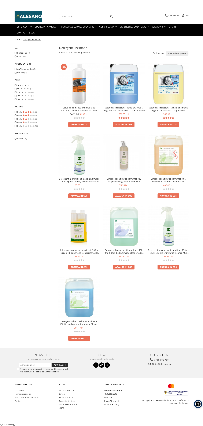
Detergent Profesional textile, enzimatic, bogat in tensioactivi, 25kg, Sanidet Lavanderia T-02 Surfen (168, 109)
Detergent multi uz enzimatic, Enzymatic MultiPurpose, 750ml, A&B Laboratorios (79, 180)
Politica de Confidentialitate (47, 371)
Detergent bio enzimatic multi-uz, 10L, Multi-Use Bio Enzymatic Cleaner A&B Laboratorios (124, 251)
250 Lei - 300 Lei (24, 92)
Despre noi (19, 390)
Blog (32, 32)
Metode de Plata (66, 390)
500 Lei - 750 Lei (24, 99)
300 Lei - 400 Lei (24, 95)
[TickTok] (101, 365)
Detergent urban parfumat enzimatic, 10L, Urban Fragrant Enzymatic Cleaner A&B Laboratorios (79, 323)
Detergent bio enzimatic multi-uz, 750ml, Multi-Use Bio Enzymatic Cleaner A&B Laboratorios (168, 251)
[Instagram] (107, 365)
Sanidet (20, 72)
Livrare (62, 394)
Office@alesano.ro (161, 363)
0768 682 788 (161, 359)
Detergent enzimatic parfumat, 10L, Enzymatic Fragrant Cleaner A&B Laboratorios (168, 180)
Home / (18, 39)
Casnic (20, 56)
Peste (20, 112)
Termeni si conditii (23, 394)
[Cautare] (111, 16)
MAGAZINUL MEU (24, 384)
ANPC (61, 408)
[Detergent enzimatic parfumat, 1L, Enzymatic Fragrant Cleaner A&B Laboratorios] (124, 155)
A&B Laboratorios (25, 69)
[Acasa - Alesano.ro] (29, 16)
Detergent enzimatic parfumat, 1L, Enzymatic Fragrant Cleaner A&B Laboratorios (124, 180)
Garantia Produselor (68, 404)
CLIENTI (63, 384)
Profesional (22, 52)
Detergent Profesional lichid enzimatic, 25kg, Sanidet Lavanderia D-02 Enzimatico (124, 109)
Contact (18, 401)
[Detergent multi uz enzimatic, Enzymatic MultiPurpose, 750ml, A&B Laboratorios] (79, 155)
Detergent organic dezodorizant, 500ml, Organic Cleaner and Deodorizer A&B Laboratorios (79, 251)
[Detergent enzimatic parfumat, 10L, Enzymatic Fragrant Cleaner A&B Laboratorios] (168, 155)
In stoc (20, 138)
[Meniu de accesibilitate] (198, 404)
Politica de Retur (66, 397)
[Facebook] (96, 365)
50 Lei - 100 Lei (23, 88)
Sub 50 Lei (21, 85)
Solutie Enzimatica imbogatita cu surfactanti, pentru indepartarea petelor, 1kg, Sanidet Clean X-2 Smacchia (79, 109)
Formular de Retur (67, 401)
